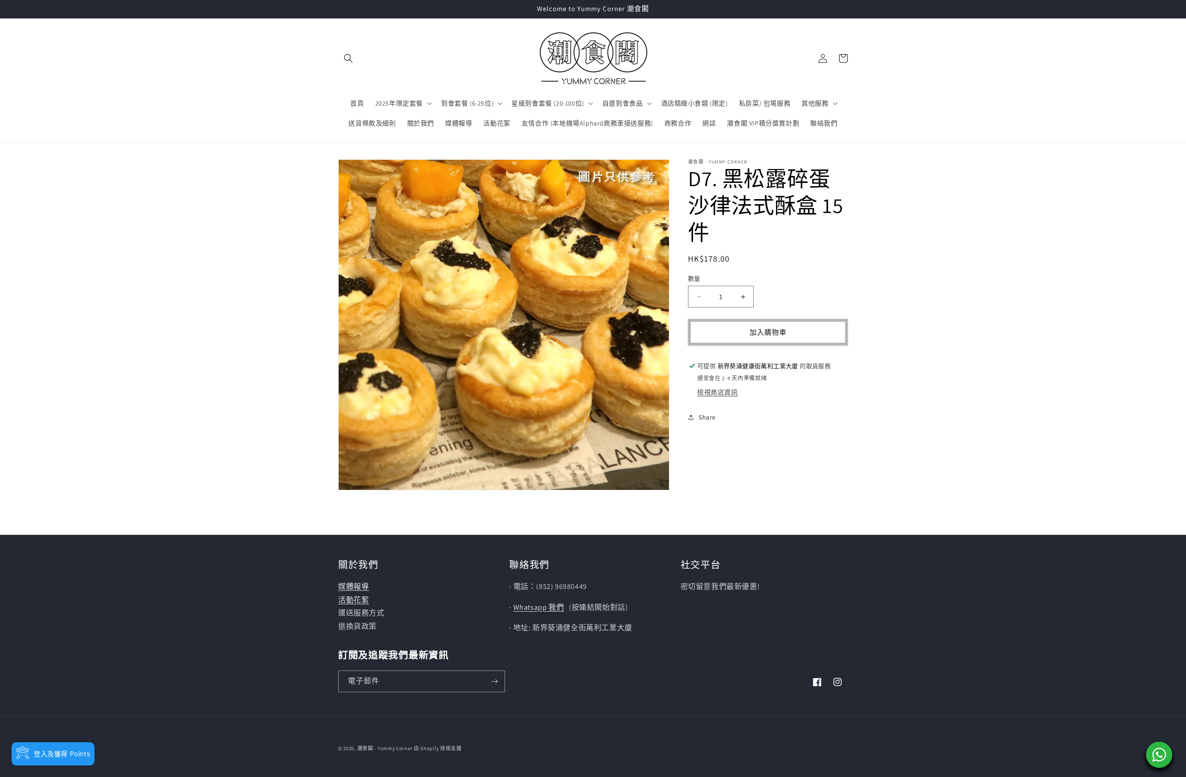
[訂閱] (494, 681)
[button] (348, 58)
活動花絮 (353, 600)
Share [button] (707, 417)
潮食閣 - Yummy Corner (385, 748)
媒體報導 (353, 586)
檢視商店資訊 (717, 392)
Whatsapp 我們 (538, 607)
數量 (694, 278)
